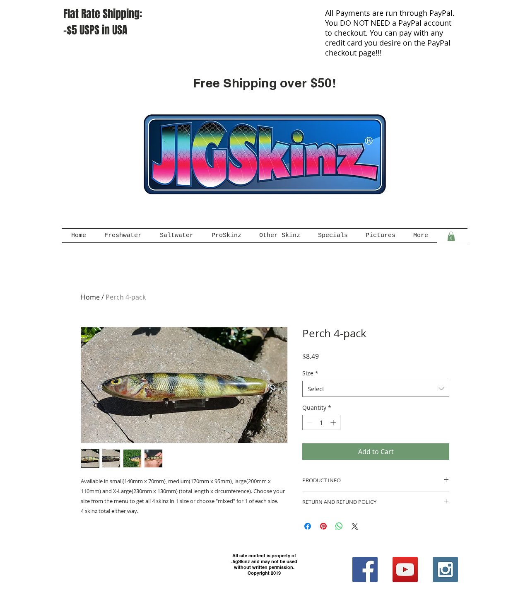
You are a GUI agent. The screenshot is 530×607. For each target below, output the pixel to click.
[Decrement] (309, 422)
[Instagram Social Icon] (445, 569)
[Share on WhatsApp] (339, 526)
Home (90, 297)
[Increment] (334, 422)
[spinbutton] (321, 422)
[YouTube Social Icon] (405, 569)
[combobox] (375, 389)
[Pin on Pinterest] (323, 526)
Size (310, 373)
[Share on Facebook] (308, 526)
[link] (451, 236)
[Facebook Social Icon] (365, 569)
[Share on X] (355, 526)
